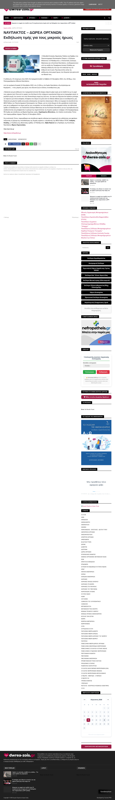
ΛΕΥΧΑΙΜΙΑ (84, 599)
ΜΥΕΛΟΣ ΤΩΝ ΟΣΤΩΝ (87, 616)
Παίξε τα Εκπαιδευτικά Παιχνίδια (96, 83)
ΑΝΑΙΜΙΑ (83, 527)
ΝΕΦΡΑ (83, 619)
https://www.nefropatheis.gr (12, 133)
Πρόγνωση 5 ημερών (96, 50)
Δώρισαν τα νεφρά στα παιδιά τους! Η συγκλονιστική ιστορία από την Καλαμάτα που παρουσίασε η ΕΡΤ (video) (100, 199)
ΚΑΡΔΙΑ (83, 574)
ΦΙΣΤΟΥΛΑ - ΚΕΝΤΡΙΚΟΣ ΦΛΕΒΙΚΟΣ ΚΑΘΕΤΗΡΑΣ (95, 685)
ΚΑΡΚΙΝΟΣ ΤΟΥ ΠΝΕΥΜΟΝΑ (89, 589)
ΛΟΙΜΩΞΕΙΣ (84, 604)
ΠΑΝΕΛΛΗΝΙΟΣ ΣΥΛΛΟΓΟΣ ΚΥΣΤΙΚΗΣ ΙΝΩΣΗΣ (94, 648)
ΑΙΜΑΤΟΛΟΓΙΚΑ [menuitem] (18, 18)
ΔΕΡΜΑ (83, 544)
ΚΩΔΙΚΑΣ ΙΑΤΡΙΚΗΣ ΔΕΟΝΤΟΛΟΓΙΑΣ (97, 9)
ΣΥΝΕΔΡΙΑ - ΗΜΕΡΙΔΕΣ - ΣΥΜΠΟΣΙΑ (91, 676)
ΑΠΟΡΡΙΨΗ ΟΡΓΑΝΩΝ (87, 537)
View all (77, 149)
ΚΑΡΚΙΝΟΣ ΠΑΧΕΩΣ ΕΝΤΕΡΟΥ (89, 581)
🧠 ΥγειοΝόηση (96, 66)
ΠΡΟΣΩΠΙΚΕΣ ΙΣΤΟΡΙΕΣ (88, 663)
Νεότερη (6, 217)
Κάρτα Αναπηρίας (96, 292)
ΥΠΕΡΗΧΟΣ (84, 683)
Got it (100, 4)
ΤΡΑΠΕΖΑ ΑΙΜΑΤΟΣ (86, 680)
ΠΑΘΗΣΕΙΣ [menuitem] (44, 18)
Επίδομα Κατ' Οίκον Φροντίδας (96, 275)
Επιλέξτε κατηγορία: (89, 363)
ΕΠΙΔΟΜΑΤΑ (84, 564)
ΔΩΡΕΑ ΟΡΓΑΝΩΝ (17, 28)
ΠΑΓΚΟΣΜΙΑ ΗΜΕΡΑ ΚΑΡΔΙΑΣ (89, 633)
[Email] (35, 144)
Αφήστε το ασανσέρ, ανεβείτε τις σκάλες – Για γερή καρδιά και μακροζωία (99, 181)
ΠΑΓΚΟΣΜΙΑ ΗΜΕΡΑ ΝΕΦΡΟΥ (89, 638)
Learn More (92, 4)
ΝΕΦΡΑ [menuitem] (55, 18)
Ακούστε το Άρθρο (11, 48)
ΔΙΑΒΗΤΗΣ (84, 547)
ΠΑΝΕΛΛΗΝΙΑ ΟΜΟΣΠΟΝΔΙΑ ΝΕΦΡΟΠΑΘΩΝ (93, 646)
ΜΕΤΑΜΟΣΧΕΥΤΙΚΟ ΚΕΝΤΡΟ (89, 609)
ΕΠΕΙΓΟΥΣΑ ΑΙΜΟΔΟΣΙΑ (88, 561)
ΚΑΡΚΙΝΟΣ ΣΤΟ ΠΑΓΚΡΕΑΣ (88, 586)
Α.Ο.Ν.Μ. (83, 514)
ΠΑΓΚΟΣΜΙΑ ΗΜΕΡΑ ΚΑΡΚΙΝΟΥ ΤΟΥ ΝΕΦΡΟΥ (94, 636)
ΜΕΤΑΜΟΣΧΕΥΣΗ (22, 139)
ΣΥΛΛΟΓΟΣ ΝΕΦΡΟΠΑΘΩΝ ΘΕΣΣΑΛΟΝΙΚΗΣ (93, 673)
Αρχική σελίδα (7, 28)
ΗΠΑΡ (82, 569)
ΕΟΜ (82, 559)
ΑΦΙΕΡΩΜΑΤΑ (85, 539)
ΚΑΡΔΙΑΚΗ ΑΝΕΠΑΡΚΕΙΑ (88, 576)
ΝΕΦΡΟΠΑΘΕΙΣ (85, 623)
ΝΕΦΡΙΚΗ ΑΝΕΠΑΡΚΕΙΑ (87, 621)
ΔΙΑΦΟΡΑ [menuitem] (66, 18)
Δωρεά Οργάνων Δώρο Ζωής (20, 797)
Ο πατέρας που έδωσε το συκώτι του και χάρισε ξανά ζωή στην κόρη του (100, 189)
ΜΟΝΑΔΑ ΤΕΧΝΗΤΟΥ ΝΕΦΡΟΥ (89, 611)
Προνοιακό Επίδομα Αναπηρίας (96, 297)
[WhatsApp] (31, 144)
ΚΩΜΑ (83, 596)
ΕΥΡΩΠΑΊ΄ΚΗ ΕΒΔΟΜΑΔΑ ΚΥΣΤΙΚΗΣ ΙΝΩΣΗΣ (93, 567)
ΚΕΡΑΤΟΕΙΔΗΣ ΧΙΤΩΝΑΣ (88, 591)
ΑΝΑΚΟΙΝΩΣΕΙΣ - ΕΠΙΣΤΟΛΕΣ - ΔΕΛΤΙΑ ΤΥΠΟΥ (94, 529)
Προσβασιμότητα (105, 791)
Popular (89, 176)
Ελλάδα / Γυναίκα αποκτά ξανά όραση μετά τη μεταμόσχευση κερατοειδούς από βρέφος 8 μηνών (39, 23)
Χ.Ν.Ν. (83, 688)
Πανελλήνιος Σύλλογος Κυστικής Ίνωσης (95, 233)
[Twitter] (23, 144)
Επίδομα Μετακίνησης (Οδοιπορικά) (96, 280)
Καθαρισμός (103, 372)
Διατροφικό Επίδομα (96, 263)
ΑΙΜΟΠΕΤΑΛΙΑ (85, 524)
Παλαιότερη (75, 217)
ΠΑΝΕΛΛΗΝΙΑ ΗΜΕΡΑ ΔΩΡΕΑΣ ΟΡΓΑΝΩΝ (92, 643)
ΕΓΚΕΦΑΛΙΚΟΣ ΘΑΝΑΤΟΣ (88, 554)
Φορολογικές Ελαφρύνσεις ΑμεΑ (96, 302)
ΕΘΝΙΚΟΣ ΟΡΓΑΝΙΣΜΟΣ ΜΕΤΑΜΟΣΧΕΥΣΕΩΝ (93, 557)
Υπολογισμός (89, 372)
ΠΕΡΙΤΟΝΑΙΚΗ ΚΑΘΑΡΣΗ (88, 653)
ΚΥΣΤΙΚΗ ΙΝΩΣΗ (85, 594)
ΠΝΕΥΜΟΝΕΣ (85, 656)
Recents (104, 176)
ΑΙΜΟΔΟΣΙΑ (84, 519)
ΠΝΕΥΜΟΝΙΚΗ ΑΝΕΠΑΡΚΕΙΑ (89, 658)
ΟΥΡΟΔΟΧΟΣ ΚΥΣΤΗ (87, 628)
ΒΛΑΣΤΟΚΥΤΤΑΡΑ (86, 542)
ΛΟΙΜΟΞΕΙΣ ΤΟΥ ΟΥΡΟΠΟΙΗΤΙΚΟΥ (91, 601)
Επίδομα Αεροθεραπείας (96, 258)
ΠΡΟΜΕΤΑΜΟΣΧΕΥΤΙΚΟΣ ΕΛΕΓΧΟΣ (91, 661)
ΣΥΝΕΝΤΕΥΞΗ (85, 678)
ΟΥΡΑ (82, 626)
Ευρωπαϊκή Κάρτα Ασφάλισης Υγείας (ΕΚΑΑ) (96, 269)
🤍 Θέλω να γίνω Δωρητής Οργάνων (96, 397)
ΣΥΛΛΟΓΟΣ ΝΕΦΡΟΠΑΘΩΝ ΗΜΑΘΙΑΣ (91, 671)
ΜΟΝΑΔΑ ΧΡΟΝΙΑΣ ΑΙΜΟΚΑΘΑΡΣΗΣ (91, 614)
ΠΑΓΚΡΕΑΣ (84, 641)
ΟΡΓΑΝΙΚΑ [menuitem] (32, 18)
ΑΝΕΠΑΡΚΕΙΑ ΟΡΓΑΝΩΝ (88, 532)
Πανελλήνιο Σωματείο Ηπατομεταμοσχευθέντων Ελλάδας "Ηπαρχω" (93, 224)
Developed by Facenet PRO (104, 797)
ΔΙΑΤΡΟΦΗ (84, 549)
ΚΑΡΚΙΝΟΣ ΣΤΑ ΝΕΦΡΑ (87, 584)
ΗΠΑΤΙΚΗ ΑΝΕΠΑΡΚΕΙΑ (87, 571)
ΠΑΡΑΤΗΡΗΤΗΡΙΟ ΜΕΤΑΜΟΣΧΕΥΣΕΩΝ (96, 746)
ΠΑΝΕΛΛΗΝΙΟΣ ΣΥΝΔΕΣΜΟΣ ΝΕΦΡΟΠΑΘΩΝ (93, 651)
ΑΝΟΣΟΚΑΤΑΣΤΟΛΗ (86, 534)
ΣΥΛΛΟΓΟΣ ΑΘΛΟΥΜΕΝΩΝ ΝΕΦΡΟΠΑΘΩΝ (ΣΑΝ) (94, 668)
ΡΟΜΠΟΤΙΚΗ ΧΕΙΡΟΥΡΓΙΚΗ (89, 666)
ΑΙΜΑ (82, 517)
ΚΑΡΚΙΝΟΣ (84, 579)
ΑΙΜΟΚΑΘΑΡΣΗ (85, 522)
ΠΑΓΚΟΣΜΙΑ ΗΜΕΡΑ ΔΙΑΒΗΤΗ (89, 631)
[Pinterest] (27, 144)
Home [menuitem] (7, 18)
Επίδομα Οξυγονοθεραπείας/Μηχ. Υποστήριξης (96, 286)
